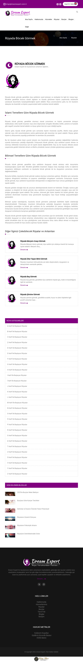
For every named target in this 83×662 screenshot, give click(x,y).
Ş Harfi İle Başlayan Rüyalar (17, 441)
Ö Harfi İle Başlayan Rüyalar (17, 419)
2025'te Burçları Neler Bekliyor (27, 492)
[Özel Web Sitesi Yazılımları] (41, 659)
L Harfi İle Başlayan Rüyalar (17, 397)
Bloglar (71, 19)
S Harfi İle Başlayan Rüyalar (17, 435)
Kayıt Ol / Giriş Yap (70, 4)
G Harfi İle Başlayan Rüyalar (17, 364)
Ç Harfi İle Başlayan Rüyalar (17, 342)
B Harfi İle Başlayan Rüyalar (17, 331)
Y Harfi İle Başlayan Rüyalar (17, 468)
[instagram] (60, 4)
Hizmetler (48, 19)
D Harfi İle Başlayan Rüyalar (17, 348)
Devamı (23, 250)
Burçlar (64, 19)
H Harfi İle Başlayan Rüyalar (17, 370)
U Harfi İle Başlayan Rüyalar (17, 452)
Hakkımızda (39, 19)
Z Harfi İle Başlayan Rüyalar (17, 474)
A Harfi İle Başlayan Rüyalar (17, 326)
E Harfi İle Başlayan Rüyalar (17, 353)
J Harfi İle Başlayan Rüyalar (17, 386)
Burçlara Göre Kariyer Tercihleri (28, 501)
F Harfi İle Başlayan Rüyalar (17, 359)
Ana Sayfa (29, 19)
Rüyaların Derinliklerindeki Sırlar (28, 534)
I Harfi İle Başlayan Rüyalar (17, 375)
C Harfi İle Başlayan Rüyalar (17, 337)
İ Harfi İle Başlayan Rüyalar (17, 381)
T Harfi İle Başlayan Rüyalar (17, 446)
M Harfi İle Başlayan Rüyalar (17, 403)
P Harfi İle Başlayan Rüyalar (17, 425)
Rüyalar (56, 19)
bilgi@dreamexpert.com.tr (16, 4)
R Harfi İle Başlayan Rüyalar (17, 430)
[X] (58, 4)
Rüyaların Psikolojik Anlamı (27, 525)
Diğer (27, 27)
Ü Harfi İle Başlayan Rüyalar (17, 457)
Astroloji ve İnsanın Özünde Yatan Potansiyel (33, 509)
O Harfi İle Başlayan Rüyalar (17, 414)
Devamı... (40, 579)
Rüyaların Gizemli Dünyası (26, 517)
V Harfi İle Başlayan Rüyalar (17, 463)
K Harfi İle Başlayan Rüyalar (17, 392)
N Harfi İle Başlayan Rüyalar (17, 408)
